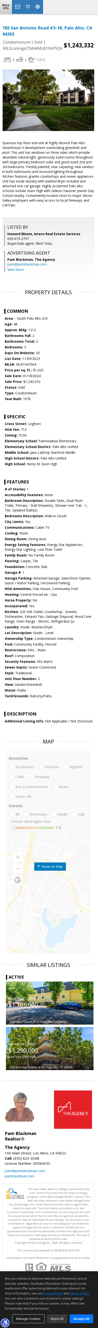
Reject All (57, 1319)
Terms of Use (79, 1293)
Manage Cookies (28, 1319)
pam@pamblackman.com (27, 264)
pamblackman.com (19, 1176)
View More (15, 269)
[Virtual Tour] (38, 7)
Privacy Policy (53, 1293)
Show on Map (51, 866)
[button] (5, 1322)
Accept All (81, 1319)
